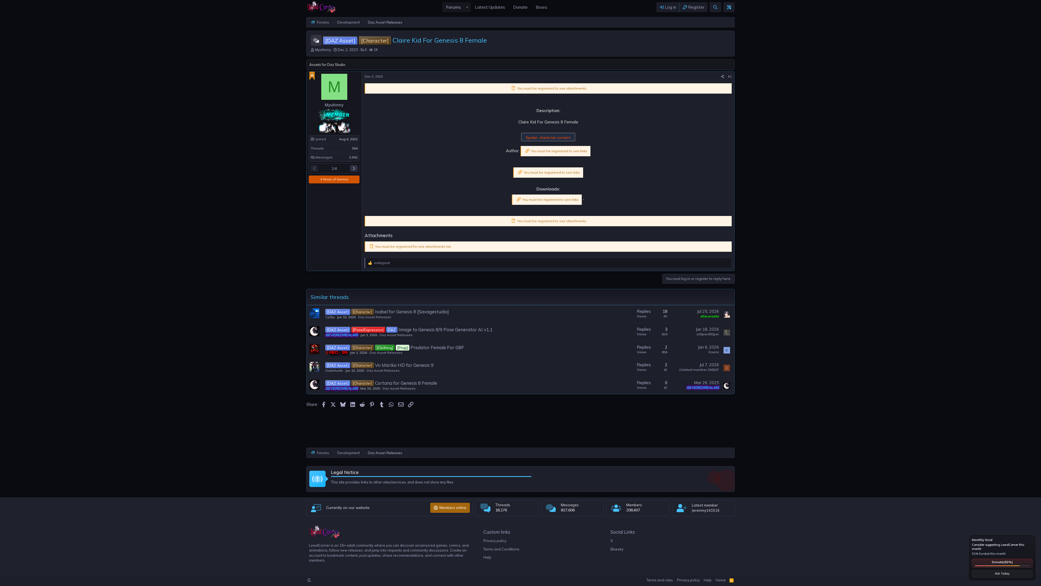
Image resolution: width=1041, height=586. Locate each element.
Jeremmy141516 (705, 510)
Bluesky (617, 549)
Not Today (1002, 573)
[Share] (722, 77)
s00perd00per (707, 334)
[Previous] (314, 168)
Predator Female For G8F (437, 347)
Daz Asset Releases (374, 317)
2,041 (353, 157)
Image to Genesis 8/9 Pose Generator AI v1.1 (446, 329)
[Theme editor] (729, 7)
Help (487, 557)
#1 (730, 76)
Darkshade (334, 370)
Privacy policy (494, 541)
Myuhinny (323, 49)
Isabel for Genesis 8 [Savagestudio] (412, 311)
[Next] (354, 168)
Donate (1002, 562)
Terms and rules (660, 580)
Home (721, 580)
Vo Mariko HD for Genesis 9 (404, 365)
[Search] (715, 7)
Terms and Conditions (501, 549)
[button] (467, 7)
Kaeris (714, 352)
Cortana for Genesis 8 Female (406, 383)
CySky (330, 317)
